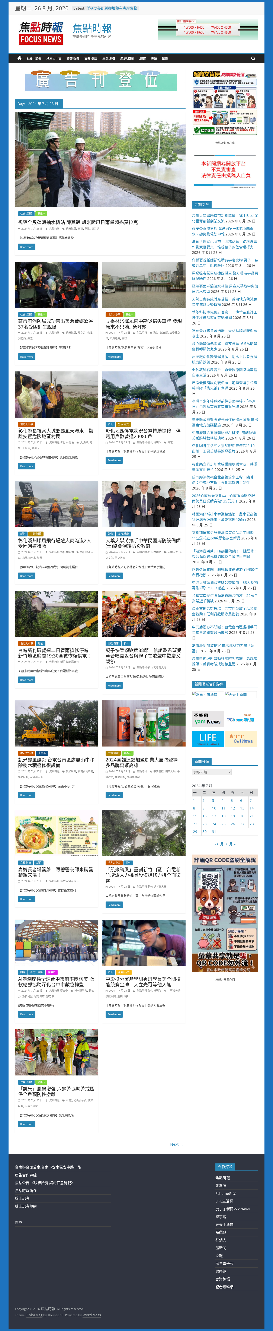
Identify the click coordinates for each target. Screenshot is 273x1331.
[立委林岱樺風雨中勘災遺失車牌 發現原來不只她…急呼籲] (144, 264)
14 (252, 808)
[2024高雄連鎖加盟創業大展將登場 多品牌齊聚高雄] (144, 703)
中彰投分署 (174, 990)
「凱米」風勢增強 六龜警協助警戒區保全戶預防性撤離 (56, 1091)
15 (195, 816)
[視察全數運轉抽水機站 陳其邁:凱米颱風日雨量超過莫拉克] (100, 114)
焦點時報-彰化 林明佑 (61, 442)
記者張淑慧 (31, 1106)
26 (233, 823)
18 (223, 816)
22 (195, 823)
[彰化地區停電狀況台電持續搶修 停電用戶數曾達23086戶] (144, 374)
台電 (170, 442)
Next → (176, 1144)
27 (242, 823)
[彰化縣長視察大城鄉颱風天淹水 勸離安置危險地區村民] (56, 374)
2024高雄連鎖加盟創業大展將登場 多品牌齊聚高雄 (142, 762)
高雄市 (41, 213)
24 (214, 823)
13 (242, 808)
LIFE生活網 (224, 1201)
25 (223, 823)
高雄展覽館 (133, 777)
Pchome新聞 (225, 1193)
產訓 (120, 996)
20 (242, 816)
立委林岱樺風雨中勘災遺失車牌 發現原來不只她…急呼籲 (144, 324)
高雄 (124, 338)
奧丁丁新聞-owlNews (232, 1209)
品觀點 (220, 1232)
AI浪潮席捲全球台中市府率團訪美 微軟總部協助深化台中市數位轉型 (56, 982)
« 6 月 (219, 844)
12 (233, 808)
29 (195, 831)
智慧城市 (39, 996)
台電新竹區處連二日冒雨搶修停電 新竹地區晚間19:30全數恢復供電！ (55, 653)
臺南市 (42, 753)
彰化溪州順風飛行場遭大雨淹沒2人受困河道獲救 (54, 543)
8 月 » (230, 844)
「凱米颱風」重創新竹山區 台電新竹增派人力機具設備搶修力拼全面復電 (143, 875)
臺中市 (51, 972)
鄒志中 (50, 996)
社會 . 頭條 (34, 58)
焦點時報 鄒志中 (58, 990)
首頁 (18, 1222)
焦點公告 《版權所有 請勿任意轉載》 (45, 1182)
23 (204, 823)
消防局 (22, 338)
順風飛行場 (28, 558)
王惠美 (26, 448)
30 (204, 831)
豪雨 (80, 229)
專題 (154, 58)
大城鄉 (84, 442)
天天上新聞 (224, 1224)
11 (223, 808)
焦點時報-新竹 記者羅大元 (64, 662)
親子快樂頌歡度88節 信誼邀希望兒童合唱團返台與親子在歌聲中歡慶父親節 (144, 656)
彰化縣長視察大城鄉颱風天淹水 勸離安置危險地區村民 (55, 433)
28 (252, 823)
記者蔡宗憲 (36, 777)
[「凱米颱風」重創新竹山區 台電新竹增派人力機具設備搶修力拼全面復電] (144, 813)
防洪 (87, 229)
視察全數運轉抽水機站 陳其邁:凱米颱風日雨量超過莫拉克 (78, 222)
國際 (165, 58)
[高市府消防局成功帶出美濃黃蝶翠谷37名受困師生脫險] (56, 264)
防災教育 (120, 558)
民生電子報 (224, 1263)
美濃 (30, 338)
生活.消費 (108, 58)
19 (233, 816)
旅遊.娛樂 (73, 58)
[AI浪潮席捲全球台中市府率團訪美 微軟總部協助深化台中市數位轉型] (56, 922)
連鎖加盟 (120, 777)
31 (214, 831)
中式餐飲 (158, 771)
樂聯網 (220, 1271)
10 (214, 808)
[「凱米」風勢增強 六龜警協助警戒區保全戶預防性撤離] (56, 1032)
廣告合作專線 (26, 1175)
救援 (89, 333)
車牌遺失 (115, 338)
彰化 (110, 424)
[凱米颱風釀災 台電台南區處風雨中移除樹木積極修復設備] (56, 703)
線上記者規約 (26, 1206)
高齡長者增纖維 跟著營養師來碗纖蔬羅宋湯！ (55, 872)
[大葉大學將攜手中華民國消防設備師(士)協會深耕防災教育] (144, 484)
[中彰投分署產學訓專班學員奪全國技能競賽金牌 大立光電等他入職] (144, 922)
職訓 (126, 996)
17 (214, 816)
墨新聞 (220, 1247)
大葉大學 (173, 552)
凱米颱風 (71, 229)
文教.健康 (90, 58)
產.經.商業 (127, 58)
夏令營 (82, 333)
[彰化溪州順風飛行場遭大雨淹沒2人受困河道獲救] (56, 484)
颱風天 (35, 448)
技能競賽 (111, 996)
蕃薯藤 (220, 1185)
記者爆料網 (224, 1286)
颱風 (39, 558)
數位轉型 (27, 996)
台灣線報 (222, 1279)
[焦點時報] (19, 58)
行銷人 (220, 1240)
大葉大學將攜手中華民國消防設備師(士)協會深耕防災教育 (143, 543)
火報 (219, 1255)
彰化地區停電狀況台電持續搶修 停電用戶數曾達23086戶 (143, 433)
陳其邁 (95, 229)
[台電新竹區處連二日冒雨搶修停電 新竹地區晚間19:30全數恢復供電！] (56, 593)
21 (252, 816)
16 (204, 816)
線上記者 (22, 1198)
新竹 (40, 643)
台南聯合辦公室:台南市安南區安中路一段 (48, 1167)
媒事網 (220, 1216)
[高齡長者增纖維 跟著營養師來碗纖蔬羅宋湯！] (56, 813)
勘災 (155, 333)
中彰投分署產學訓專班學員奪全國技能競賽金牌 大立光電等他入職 (143, 982)
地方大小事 (53, 58)
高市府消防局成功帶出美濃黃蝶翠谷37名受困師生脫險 (55, 324)
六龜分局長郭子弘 (76, 1100)
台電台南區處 (85, 771)
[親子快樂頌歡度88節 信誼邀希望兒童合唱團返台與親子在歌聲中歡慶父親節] (144, 593)
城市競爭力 (80, 990)
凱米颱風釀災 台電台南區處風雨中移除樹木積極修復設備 (56, 762)
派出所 (164, 333)
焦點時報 (92, 28)
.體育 (142, 58)
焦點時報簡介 (26, 1190)
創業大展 (170, 771)
